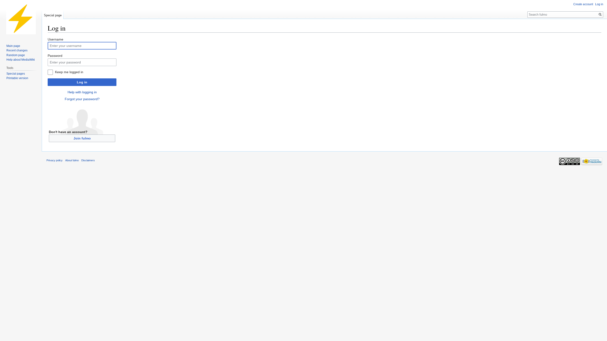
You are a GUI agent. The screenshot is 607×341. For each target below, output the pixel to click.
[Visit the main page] (21, 19)
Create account (583, 4)
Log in (82, 82)
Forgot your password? (82, 99)
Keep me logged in (69, 72)
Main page (13, 46)
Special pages (15, 73)
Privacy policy (54, 160)
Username (55, 39)
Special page (53, 15)
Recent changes (17, 50)
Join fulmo (82, 138)
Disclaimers (88, 160)
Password (55, 56)
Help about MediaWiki (20, 59)
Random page (15, 55)
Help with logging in (82, 92)
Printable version (17, 78)
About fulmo (72, 160)
